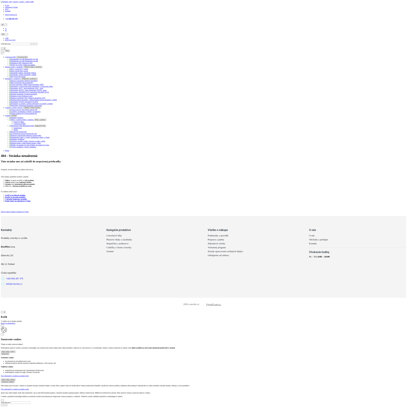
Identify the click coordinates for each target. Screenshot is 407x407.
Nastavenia (5, 354)
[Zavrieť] (2, 325)
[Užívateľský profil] (1, 46)
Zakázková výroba (22, 212)
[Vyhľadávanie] (32, 44)
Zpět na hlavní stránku (8, 212)
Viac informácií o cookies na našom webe (15, 376)
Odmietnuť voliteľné (8, 382)
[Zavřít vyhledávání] (35, 44)
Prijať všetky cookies (8, 351)
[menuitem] (6, 28)
